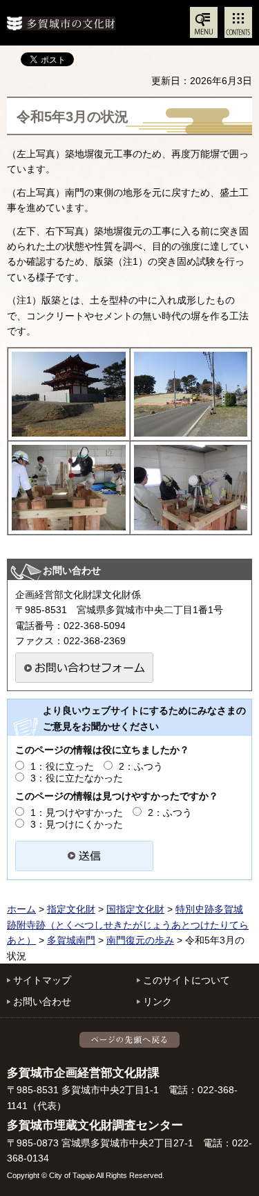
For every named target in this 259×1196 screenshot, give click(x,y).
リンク (157, 1001)
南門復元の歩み (140, 940)
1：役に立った (62, 766)
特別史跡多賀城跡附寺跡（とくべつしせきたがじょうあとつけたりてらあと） (128, 925)
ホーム (21, 909)
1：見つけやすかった (76, 812)
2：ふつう (141, 766)
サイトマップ (42, 980)
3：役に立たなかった (76, 778)
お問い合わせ (42, 1001)
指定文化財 (71, 909)
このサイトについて (186, 980)
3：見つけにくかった (76, 824)
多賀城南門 (71, 940)
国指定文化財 (135, 909)
